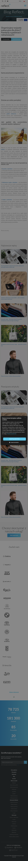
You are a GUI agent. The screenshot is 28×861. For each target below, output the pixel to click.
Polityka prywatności (11, 433)
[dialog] (14, 430)
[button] (14, 442)
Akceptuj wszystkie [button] (14, 439)
